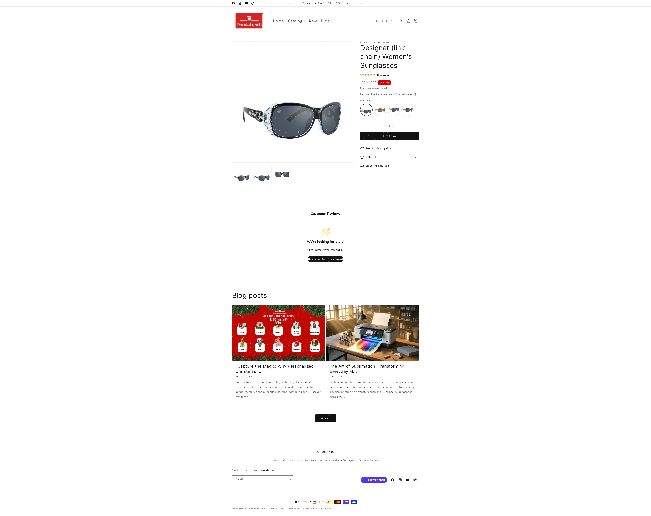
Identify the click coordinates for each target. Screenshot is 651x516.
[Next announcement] (361, 3)
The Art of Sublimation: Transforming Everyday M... (367, 369)
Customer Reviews (369, 460)
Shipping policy (327, 508)
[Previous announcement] (289, 3)
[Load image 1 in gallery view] (241, 175)
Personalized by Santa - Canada (253, 508)
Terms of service (309, 508)
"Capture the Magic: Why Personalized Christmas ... (275, 369)
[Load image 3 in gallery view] (282, 175)
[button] (296, 21)
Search (276, 460)
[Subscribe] (289, 480)
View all (325, 418)
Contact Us (302, 460)
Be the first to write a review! (325, 259)
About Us (288, 460)
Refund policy (277, 508)
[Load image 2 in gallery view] (262, 175)
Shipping (364, 88)
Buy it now (389, 135)
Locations (316, 460)
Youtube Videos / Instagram (340, 460)
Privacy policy (293, 508)
